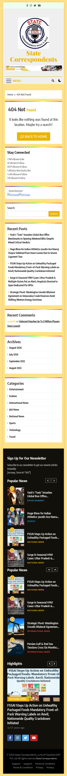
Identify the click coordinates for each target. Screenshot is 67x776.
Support (16, 763)
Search (11, 208)
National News (16, 416)
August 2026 (15, 347)
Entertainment (16, 389)
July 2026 (13, 354)
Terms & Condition (45, 763)
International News (18, 402)
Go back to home (33, 136)
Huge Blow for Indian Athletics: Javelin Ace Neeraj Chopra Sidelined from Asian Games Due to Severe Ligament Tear (33, 252)
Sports (12, 423)
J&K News (14, 409)
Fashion (13, 396)
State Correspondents (33, 56)
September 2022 (17, 361)
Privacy (39, 767)
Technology (15, 430)
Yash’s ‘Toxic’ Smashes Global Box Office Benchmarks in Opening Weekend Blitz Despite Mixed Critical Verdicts (31, 238)
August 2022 (15, 368)
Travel (12, 436)
